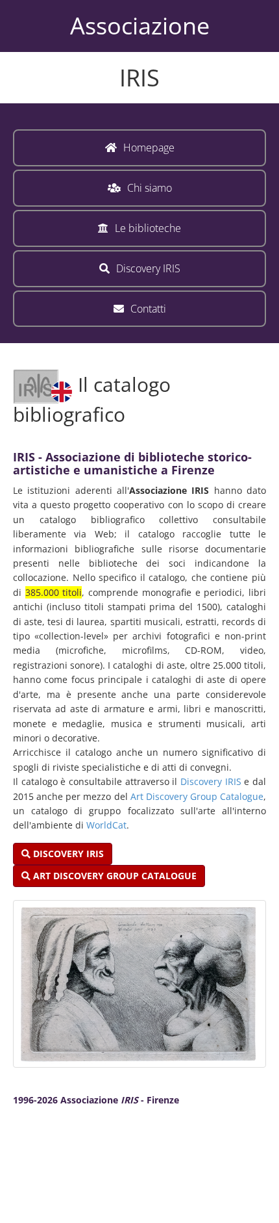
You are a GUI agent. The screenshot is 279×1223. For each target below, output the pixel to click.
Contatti (148, 309)
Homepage (149, 147)
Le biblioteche (148, 228)
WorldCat (106, 825)
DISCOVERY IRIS (67, 853)
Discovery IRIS (148, 268)
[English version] (43, 384)
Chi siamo (149, 188)
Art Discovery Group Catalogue (196, 796)
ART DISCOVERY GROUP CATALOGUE (113, 875)
